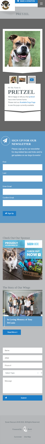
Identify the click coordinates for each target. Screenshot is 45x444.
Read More (12, 332)
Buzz (30, 429)
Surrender (18, 437)
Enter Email (7, 186)
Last (4, 173)
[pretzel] (22, 49)
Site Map (27, 437)
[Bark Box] (22, 260)
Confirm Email (8, 198)
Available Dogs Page (27, 102)
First (4, 162)
